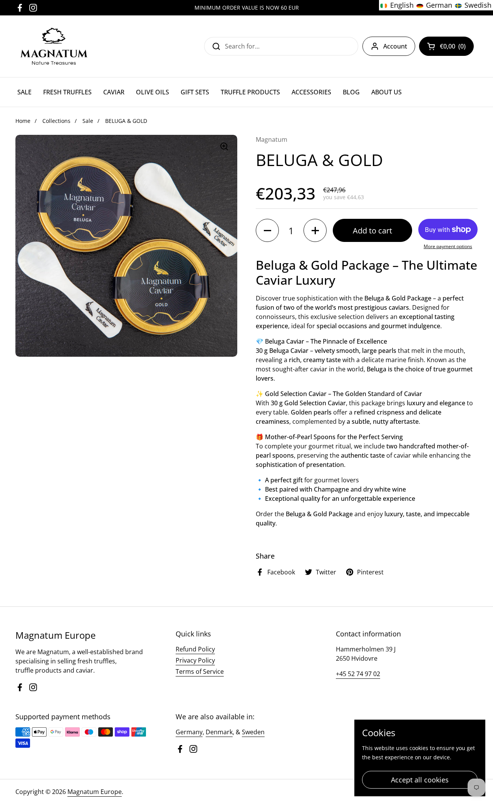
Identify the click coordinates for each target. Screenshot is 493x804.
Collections (56, 120)
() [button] (454, 48)
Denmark (219, 732)
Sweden (253, 732)
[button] (267, 230)
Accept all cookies (420, 779)
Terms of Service (200, 671)
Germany (189, 732)
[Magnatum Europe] (53, 46)
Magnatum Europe (94, 791)
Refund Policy (195, 649)
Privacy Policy (195, 660)
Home (22, 120)
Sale (87, 120)
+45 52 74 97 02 (358, 674)
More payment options (448, 246)
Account (395, 46)
